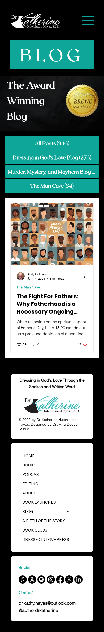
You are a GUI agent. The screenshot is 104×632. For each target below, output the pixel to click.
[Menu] (88, 20)
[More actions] (87, 276)
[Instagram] (51, 579)
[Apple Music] (23, 579)
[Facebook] (60, 579)
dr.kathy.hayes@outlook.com (47, 603)
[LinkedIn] (78, 579)
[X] (69, 579)
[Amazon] (32, 579)
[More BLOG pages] (68, 511)
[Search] (43, 20)
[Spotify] (41, 579)
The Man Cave (28, 287)
